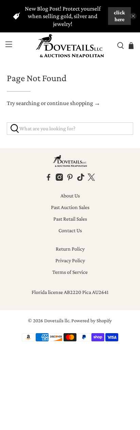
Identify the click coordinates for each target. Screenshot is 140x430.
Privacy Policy (70, 260)
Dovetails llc (56, 320)
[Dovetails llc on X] (91, 179)
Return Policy (70, 249)
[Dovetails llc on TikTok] (81, 179)
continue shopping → (73, 103)
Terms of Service (70, 272)
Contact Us (70, 230)
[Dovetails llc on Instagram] (59, 179)
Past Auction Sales (70, 207)
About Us (70, 195)
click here (119, 16)
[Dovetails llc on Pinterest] (70, 179)
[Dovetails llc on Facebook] (48, 179)
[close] (133, 16)
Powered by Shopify (91, 320)
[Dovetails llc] (70, 46)
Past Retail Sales (70, 219)
